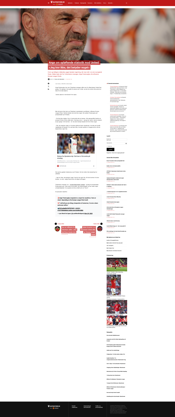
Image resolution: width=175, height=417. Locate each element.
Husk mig (110, 146)
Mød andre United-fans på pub (114, 242)
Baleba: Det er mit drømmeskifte (113, 166)
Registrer (109, 152)
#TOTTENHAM (62, 210)
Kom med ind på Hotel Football (113, 392)
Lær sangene (110, 245)
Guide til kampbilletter (113, 240)
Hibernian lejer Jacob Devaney (113, 220)
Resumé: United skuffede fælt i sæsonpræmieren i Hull (118, 99)
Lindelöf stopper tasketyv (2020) (115, 314)
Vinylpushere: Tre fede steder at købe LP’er (116, 354)
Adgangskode (109, 142)
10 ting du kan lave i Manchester (113, 375)
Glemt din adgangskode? (118, 152)
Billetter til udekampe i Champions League (116, 379)
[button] (48, 3)
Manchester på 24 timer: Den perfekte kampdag (117, 371)
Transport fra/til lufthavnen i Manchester (115, 383)
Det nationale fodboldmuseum (113, 335)
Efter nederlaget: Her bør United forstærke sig (116, 231)
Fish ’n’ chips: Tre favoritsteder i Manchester (116, 363)
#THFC (72, 208)
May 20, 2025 (88, 213)
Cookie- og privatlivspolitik (99, 406)
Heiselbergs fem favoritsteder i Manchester (116, 396)
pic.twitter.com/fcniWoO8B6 (74, 210)
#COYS (77, 208)
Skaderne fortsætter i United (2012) (115, 299)
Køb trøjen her (110, 248)
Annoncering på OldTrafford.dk (87, 406)
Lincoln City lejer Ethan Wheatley (114, 196)
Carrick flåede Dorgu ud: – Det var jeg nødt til (116, 226)
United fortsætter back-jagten (113, 202)
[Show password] (126, 143)
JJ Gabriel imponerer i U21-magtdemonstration (117, 191)
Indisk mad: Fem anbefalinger (113, 350)
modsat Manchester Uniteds (77, 184)
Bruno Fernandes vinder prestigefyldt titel (115, 160)
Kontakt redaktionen (74, 406)
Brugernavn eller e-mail (109, 140)
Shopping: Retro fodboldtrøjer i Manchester (116, 367)
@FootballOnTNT (65, 208)
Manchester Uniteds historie (114, 250)
